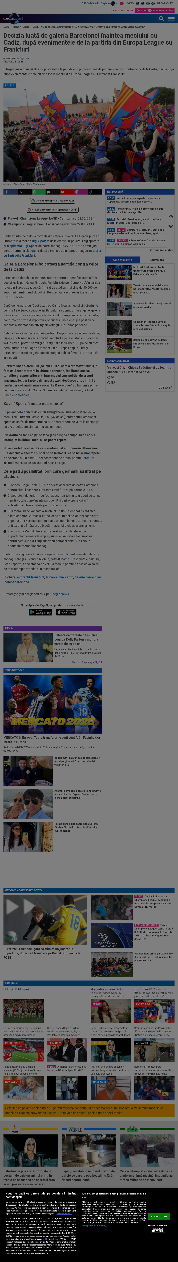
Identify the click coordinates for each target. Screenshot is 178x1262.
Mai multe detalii (64, 1214)
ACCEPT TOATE (159, 1216)
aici (45, 1239)
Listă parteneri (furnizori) (94, 1226)
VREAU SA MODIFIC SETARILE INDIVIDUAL (157, 1228)
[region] (89, 1225)
